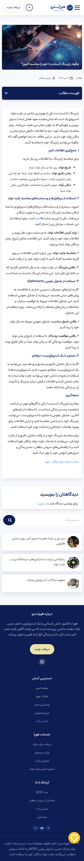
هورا (38, 218)
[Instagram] (35, 828)
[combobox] (49, 520)
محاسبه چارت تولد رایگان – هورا (62, 461)
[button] (6, 93)
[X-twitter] (48, 828)
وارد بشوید (43, 503)
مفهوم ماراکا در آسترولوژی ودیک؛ (46, 580)
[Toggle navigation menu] (77, 8)
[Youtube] (42, 828)
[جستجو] (9, 520)
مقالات (79, 78)
